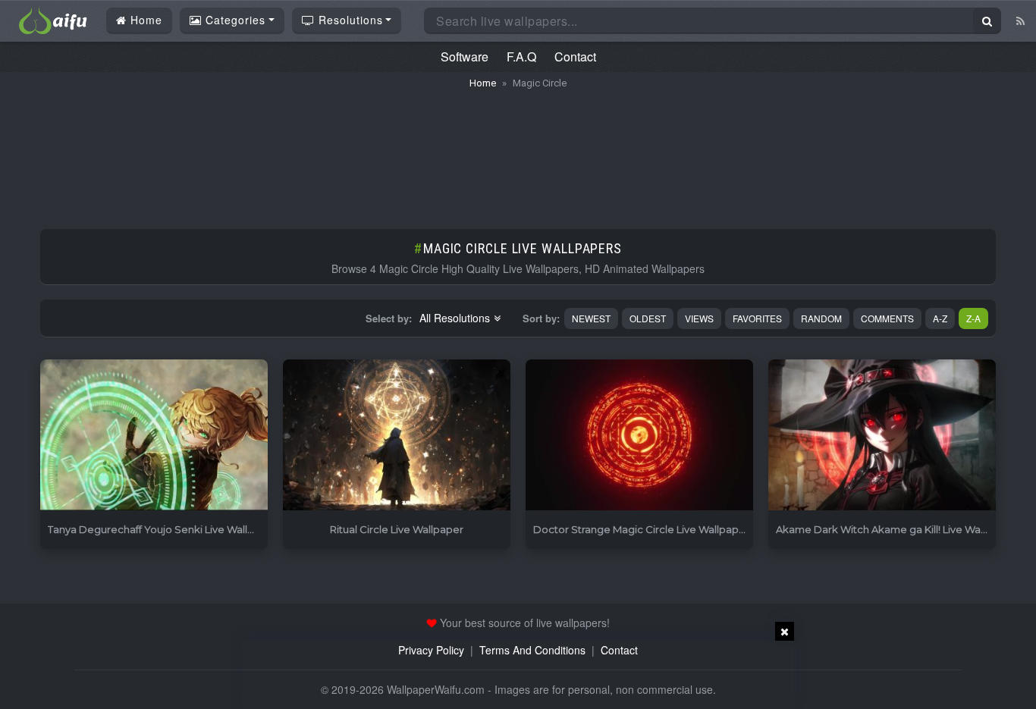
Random (821, 318)
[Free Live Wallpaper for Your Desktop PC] (53, 19)
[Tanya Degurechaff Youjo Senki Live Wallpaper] (154, 435)
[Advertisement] (518, 152)
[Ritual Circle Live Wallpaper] (396, 435)
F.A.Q (521, 56)
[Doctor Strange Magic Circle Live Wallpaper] (639, 435)
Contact (575, 56)
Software (464, 56)
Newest (591, 318)
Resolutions (349, 19)
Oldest (647, 318)
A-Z (940, 318)
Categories (233, 19)
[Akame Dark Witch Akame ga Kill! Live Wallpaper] (882, 435)
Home (144, 19)
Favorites (757, 318)
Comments (887, 318)
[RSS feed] (1020, 20)
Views (699, 318)
